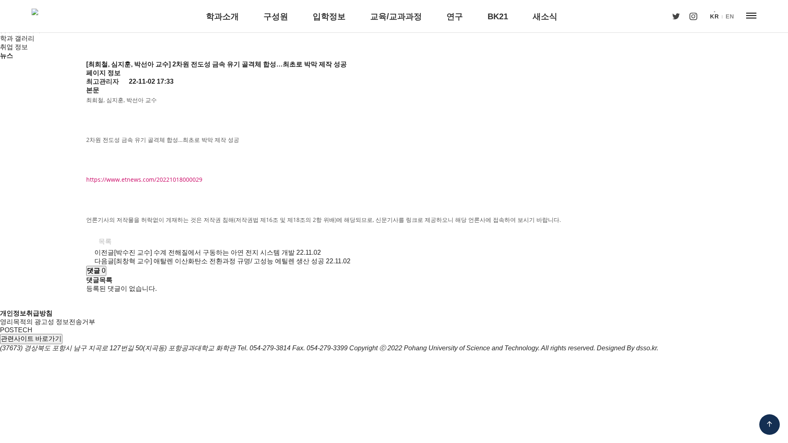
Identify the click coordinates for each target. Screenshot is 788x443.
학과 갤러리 (17, 38)
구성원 (275, 16)
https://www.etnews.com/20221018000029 (144, 179)
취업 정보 (14, 46)
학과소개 (222, 16)
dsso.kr (646, 348)
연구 (455, 16)
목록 (104, 241)
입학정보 (329, 16)
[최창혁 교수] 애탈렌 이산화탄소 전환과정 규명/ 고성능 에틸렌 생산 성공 (219, 261)
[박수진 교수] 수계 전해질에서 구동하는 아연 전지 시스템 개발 (204, 252)
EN (730, 16)
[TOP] (769, 424)
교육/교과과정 (396, 16)
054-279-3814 (270, 348)
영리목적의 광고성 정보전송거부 (47, 321)
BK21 (498, 16)
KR (714, 16)
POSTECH (16, 330)
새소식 (545, 16)
